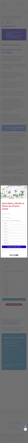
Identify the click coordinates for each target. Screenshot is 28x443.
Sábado (6, 240)
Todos (5, 223)
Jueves (5, 234)
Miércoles (6, 231)
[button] (14, 232)
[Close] (25, 187)
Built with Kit (14, 255)
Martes (5, 228)
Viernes (6, 237)
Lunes (5, 226)
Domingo (6, 242)
